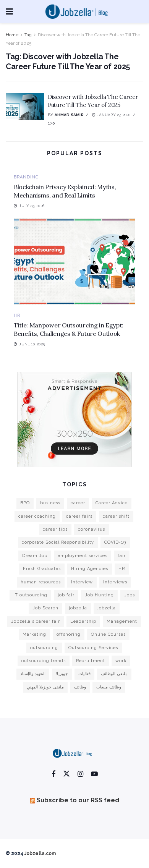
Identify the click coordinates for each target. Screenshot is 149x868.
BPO (25, 502)
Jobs (129, 595)
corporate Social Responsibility (58, 542)
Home (12, 34)
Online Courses (108, 634)
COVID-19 (115, 542)
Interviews (115, 582)
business (50, 502)
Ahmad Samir (69, 115)
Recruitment (90, 660)
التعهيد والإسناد (32, 673)
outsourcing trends (43, 660)
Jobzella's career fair (35, 621)
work (120, 660)
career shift (116, 516)
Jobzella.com (40, 853)
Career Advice (112, 502)
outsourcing (44, 647)
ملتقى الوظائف (114, 673)
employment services (82, 555)
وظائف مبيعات (108, 687)
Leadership (83, 621)
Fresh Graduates (42, 568)
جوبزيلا (62, 673)
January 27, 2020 (113, 115)
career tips (55, 529)
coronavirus (91, 529)
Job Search (45, 608)
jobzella (78, 608)
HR (17, 315)
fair (122, 555)
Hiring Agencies (89, 568)
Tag (28, 34)
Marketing (34, 634)
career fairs (79, 516)
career (78, 502)
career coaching (37, 516)
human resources (41, 582)
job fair (66, 595)
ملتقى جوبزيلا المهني (45, 687)
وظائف (80, 687)
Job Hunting (99, 595)
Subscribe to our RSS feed (78, 800)
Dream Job (34, 555)
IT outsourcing (30, 595)
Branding (26, 177)
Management (122, 621)
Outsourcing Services (93, 647)
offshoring (69, 634)
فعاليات (84, 673)
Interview (82, 582)
